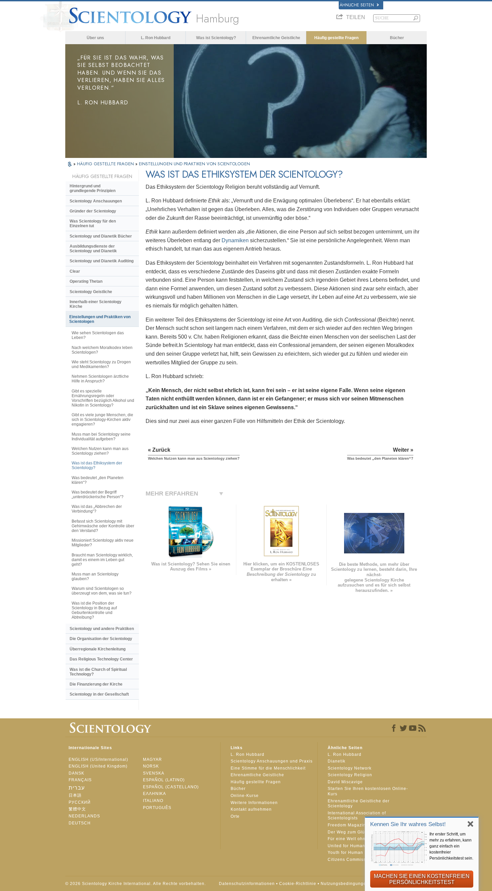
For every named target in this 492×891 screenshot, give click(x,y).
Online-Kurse (245, 795)
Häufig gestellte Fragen (336, 37)
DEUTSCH (80, 823)
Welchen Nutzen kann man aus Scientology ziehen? (100, 451)
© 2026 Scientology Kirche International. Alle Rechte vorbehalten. (135, 883)
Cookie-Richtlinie (297, 883)
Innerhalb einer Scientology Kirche (95, 304)
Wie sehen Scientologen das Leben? (98, 335)
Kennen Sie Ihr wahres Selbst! (408, 824)
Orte (235, 816)
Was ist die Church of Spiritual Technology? (98, 672)
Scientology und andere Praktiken (102, 628)
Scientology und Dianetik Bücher (101, 236)
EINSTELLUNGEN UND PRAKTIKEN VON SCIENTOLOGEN (194, 164)
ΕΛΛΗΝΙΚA (154, 793)
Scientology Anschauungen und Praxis (272, 761)
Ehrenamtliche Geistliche (276, 37)
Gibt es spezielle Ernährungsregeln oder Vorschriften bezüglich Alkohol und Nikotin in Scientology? (103, 398)
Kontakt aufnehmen (251, 809)
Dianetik (336, 761)
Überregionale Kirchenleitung (98, 649)
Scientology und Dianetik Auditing (102, 261)
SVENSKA (153, 773)
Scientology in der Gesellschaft (99, 694)
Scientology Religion (350, 775)
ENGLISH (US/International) (98, 759)
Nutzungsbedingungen (345, 883)
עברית (77, 788)
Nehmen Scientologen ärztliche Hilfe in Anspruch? (100, 378)
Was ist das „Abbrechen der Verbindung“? (97, 509)
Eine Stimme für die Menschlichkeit (268, 768)
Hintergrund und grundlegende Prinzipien (92, 188)
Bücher (397, 37)
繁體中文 (77, 809)
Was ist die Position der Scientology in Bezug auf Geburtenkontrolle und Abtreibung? (94, 610)
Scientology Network (350, 768)
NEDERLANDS (84, 816)
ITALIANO (153, 800)
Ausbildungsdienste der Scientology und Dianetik (93, 248)
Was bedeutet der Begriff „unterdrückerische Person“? (98, 494)
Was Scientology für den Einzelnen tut (93, 223)
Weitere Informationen (254, 802)
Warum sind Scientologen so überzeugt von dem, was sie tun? (102, 591)
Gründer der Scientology (93, 211)
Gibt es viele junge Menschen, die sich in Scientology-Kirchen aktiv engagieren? (102, 420)
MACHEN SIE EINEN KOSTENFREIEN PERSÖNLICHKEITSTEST (422, 879)
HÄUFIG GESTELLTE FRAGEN (106, 164)
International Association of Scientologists (357, 816)
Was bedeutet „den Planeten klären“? (98, 480)
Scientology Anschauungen (96, 201)
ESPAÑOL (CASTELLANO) (171, 787)
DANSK (76, 773)
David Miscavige (345, 782)
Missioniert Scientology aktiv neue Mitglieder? (103, 542)
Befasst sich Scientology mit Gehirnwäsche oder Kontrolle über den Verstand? (103, 526)
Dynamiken (235, 240)
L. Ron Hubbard (155, 37)
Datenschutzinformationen (247, 883)
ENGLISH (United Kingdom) (98, 766)
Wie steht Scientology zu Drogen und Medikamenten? (101, 364)
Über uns (95, 37)
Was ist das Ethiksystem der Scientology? (97, 465)
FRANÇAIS (80, 780)
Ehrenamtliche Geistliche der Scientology (359, 804)
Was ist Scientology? (216, 37)
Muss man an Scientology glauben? (95, 576)
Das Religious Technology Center (101, 659)
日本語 (75, 795)
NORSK (151, 766)
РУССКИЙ (80, 802)
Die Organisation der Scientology (101, 638)
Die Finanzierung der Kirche (96, 684)
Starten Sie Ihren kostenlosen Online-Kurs (368, 791)
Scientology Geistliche (91, 291)
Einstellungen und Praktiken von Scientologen (100, 319)
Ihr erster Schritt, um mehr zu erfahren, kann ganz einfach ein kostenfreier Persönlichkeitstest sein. (451, 846)
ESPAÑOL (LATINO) (164, 780)
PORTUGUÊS (157, 807)
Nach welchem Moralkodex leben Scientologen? (102, 350)
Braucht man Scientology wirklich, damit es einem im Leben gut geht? (102, 560)
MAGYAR (152, 759)
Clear (75, 271)
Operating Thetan (86, 281)
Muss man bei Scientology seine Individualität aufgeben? (101, 436)
